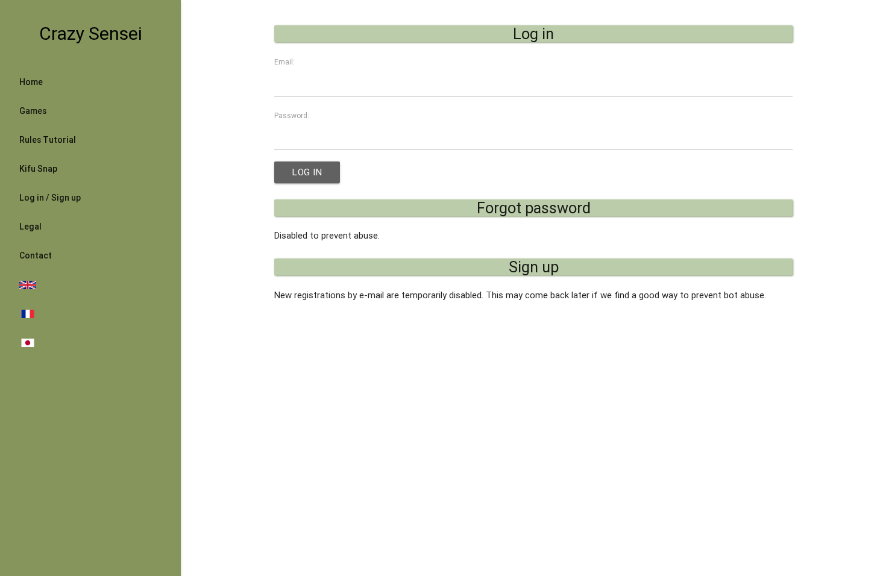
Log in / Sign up (50, 197)
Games (32, 110)
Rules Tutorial (47, 139)
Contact (35, 255)
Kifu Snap (38, 168)
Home (31, 82)
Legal (30, 226)
